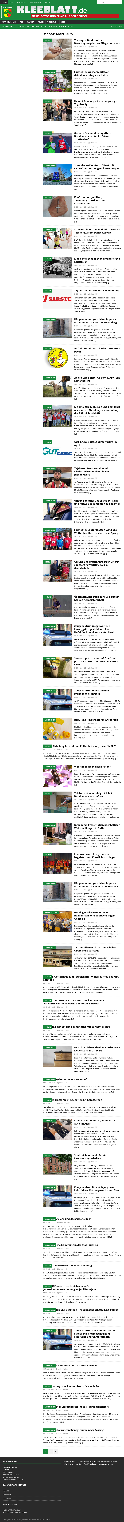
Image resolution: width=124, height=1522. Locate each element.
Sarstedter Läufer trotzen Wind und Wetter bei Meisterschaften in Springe (97, 531)
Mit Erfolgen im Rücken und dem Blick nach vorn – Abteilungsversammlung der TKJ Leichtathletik (97, 410)
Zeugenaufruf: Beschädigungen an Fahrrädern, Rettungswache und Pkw (96, 1188)
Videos (4, 2)
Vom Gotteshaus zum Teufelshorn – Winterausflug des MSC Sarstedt (81, 978)
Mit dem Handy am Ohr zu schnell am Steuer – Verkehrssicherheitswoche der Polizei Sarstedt (73, 1002)
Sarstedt (30, 22)
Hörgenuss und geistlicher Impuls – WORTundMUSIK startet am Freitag (95, 321)
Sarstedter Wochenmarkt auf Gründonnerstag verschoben (91, 73)
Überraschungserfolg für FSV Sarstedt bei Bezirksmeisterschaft (96, 598)
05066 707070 (14, 1475)
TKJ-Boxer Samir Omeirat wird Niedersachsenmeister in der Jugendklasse (92, 471)
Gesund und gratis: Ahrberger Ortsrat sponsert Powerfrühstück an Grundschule (96, 565)
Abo (21, 22)
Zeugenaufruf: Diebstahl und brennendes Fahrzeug (91, 692)
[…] (91, 64)
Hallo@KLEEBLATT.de (15, 1480)
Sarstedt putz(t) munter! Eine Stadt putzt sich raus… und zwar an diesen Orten (96, 661)
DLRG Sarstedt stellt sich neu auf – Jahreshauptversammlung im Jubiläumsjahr (69, 1287)
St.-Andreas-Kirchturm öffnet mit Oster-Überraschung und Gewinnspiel (96, 167)
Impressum (7, 1495)
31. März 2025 (81, 47)
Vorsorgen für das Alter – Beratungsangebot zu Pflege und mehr (97, 41)
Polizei (41, 22)
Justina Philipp (94, 47)
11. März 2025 (50, 1222)
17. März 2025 (50, 1083)
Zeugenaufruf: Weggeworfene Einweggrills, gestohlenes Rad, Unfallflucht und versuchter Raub (94, 629)
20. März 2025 (81, 723)
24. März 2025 (81, 507)
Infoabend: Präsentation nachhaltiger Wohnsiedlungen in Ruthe (97, 826)
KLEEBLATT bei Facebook (12, 1510)
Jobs (11, 2)
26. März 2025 (81, 355)
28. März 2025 (81, 172)
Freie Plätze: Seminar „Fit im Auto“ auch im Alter (95, 1122)
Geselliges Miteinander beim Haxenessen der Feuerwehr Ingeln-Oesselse (95, 915)
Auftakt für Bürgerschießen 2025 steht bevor (97, 350)
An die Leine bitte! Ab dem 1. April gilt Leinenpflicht (97, 379)
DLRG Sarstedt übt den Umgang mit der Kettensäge (79, 1026)
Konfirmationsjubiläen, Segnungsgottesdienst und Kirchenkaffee (90, 200)
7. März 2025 (49, 1369)
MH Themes (46, 1520)
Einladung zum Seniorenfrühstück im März (73, 1386)
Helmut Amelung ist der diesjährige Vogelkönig (95, 102)
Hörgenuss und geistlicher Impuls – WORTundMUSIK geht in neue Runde (96, 885)
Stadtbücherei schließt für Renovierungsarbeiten (90, 1156)
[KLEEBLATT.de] (59, 18)
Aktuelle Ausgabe (9, 22)
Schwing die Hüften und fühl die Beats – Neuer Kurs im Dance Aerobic (97, 231)
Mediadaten (21, 2)
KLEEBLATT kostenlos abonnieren (15, 1512)
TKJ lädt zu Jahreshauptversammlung (96, 290)
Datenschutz (7, 1498)
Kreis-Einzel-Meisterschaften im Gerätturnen (75, 1100)
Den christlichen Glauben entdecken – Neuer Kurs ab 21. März (97, 1049)
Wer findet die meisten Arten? (92, 766)
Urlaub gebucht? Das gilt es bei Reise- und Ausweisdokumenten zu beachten (97, 502)
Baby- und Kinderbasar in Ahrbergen (96, 719)
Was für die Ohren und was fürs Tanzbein (72, 1365)
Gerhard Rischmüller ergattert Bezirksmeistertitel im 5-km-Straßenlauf (92, 136)
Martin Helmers (64, 1222)
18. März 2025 (81, 954)
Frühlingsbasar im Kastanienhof (67, 1079)
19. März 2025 (81, 831)
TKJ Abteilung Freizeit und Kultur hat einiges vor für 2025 (82, 746)
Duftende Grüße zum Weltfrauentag (70, 1265)
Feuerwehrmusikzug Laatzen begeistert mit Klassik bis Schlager (94, 855)
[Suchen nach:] (109, 2)
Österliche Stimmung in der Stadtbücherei (73, 1245)
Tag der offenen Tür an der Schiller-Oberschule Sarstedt (95, 949)
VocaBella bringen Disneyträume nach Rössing (76, 1430)
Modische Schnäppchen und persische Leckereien (97, 260)
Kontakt (47, 2)
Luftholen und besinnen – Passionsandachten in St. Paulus (83, 1310)
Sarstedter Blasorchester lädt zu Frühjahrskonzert (78, 1406)
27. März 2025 (81, 326)
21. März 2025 (81, 668)
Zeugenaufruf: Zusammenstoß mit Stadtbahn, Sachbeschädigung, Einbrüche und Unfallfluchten (95, 1333)
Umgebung (51, 22)
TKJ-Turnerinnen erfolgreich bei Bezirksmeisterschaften (93, 794)
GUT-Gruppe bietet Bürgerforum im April (95, 443)
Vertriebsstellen (35, 2)
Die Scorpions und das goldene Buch (69, 1219)
